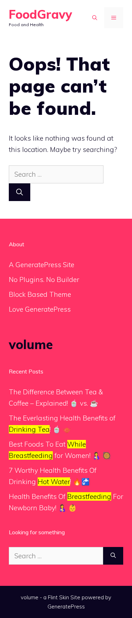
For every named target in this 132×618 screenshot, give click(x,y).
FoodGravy (40, 14)
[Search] (19, 192)
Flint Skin (58, 597)
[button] (94, 17)
